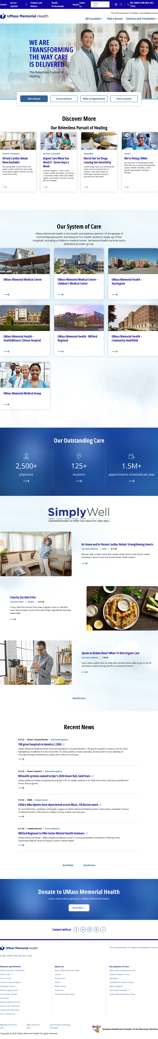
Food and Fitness (17, 601)
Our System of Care (119, 966)
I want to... (82, 4)
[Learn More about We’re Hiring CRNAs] (140, 187)
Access (64, 98)
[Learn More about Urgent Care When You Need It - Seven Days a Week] (58, 187)
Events (57, 982)
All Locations (93, 19)
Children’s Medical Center (119, 974)
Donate (76, 4)
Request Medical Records (10, 1002)
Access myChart (18, 4)
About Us (59, 966)
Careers (3, 4)
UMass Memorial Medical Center (122, 970)
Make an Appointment (94, 98)
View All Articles (79, 698)
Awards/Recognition (59, 739)
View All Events (89, 865)
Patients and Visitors (10, 966)
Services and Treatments (141, 19)
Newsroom (59, 990)
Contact (58, 974)
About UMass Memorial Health (67, 970)
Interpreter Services (8, 986)
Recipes (31, 601)
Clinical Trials (6, 974)
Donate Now (81, 908)
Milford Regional (115, 986)
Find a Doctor (115, 19)
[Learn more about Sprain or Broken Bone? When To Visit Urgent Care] (85, 672)
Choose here (95, 4)
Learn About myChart (8, 994)
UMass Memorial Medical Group (122, 994)
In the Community (52, 828)
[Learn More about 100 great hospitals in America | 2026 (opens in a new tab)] (21, 759)
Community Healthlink (118, 990)
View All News (68, 865)
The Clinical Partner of (133, 947)
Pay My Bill (4, 998)
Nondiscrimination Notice (65, 994)
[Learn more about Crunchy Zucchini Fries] (13, 619)
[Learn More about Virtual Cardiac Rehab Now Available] (18, 187)
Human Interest (41, 800)
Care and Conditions (90, 548)
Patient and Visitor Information (12, 970)
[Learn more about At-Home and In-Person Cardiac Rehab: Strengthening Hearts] (85, 563)
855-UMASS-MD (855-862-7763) (17, 955)
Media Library (60, 986)
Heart (104, 548)
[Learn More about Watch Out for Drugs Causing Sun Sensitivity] (99, 187)
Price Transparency (7, 1014)
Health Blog (9, 1010)
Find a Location (124, 98)
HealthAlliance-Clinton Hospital (121, 982)
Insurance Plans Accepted (10, 982)
